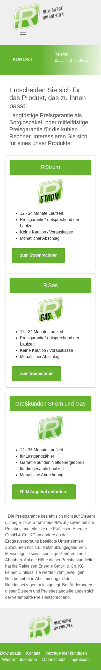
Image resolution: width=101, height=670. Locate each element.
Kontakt (33, 653)
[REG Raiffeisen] (38, 17)
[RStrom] (50, 191)
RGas (50, 285)
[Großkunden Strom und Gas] (50, 428)
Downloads (10, 653)
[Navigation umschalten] (23, 34)
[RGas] (50, 309)
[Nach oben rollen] (89, 658)
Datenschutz (53, 659)
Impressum (79, 659)
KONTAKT (23, 59)
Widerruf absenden (19, 659)
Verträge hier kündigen (66, 653)
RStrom (50, 167)
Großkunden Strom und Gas (50, 403)
